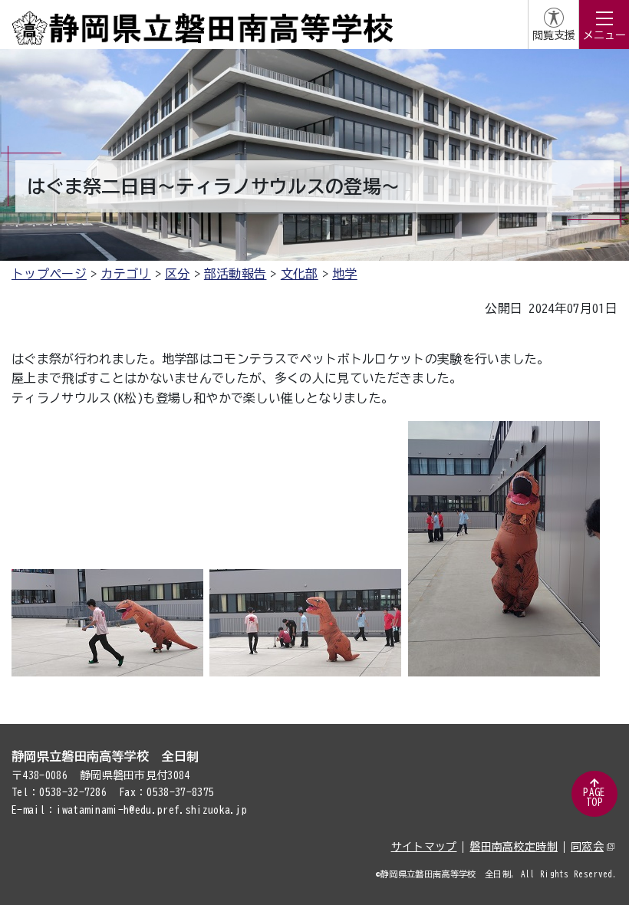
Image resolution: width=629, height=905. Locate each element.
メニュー (604, 35)
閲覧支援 (553, 35)
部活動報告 (235, 274)
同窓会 (587, 846)
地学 (344, 274)
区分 (177, 274)
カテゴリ (125, 274)
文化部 (299, 274)
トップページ (49, 274)
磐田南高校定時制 (513, 846)
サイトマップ (424, 846)
